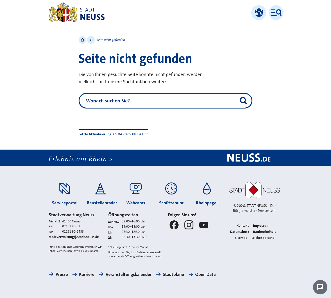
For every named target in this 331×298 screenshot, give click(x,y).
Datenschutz (239, 231)
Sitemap (241, 238)
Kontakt (243, 225)
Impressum (261, 225)
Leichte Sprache (263, 238)
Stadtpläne (173, 274)
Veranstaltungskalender (129, 274)
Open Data (205, 274)
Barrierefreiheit (264, 231)
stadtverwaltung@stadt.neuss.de (74, 237)
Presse (62, 274)
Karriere (86, 274)
